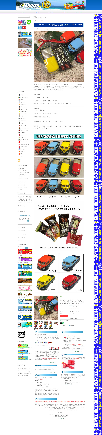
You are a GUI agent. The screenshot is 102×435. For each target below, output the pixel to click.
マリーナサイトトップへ (45, 9)
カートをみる (63, 9)
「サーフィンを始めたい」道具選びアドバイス (25, 313)
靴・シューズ (23, 120)
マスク (22, 156)
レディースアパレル (25, 127)
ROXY (26, 370)
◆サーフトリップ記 (22, 234)
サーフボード (23, 102)
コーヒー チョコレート (41, 20)
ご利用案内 (37, 12)
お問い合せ (51, 12)
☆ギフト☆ (36, 17)
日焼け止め (26, 375)
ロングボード (22, 185)
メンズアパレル (24, 125)
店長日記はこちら (21, 205)
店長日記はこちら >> (22, 211)
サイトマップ (79, 12)
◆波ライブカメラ (21, 227)
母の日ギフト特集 (23, 170)
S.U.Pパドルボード (23, 187)
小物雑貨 (22, 132)
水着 (20, 375)
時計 (22, 116)
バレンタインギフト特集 (24, 172)
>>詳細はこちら (52, 362)
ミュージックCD (24, 97)
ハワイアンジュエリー (28, 373)
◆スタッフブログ (21, 230)
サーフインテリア (24, 139)
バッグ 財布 (23, 123)
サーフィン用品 (24, 111)
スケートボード (24, 113)
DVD (22, 95)
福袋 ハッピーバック (25, 144)
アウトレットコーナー (25, 142)
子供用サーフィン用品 (24, 178)
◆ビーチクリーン (21, 237)
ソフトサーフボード (23, 368)
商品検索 (19, 246)
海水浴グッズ (23, 149)
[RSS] (19, 161)
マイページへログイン (55, 9)
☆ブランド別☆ (24, 146)
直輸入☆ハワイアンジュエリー (25, 176)
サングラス (23, 118)
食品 (35, 20)
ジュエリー (23, 137)
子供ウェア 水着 (24, 130)
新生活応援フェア (23, 174)
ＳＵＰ (24, 371)
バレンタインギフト (43, 17)
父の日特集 (22, 168)
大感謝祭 (21, 189)
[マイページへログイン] (25, 56)
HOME (23, 12)
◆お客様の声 (20, 240)
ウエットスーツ (24, 106)
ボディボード (23, 104)
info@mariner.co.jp (68, 384)
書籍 (22, 99)
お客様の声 (64, 12)
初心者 (29, 371)
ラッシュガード (24, 109)
